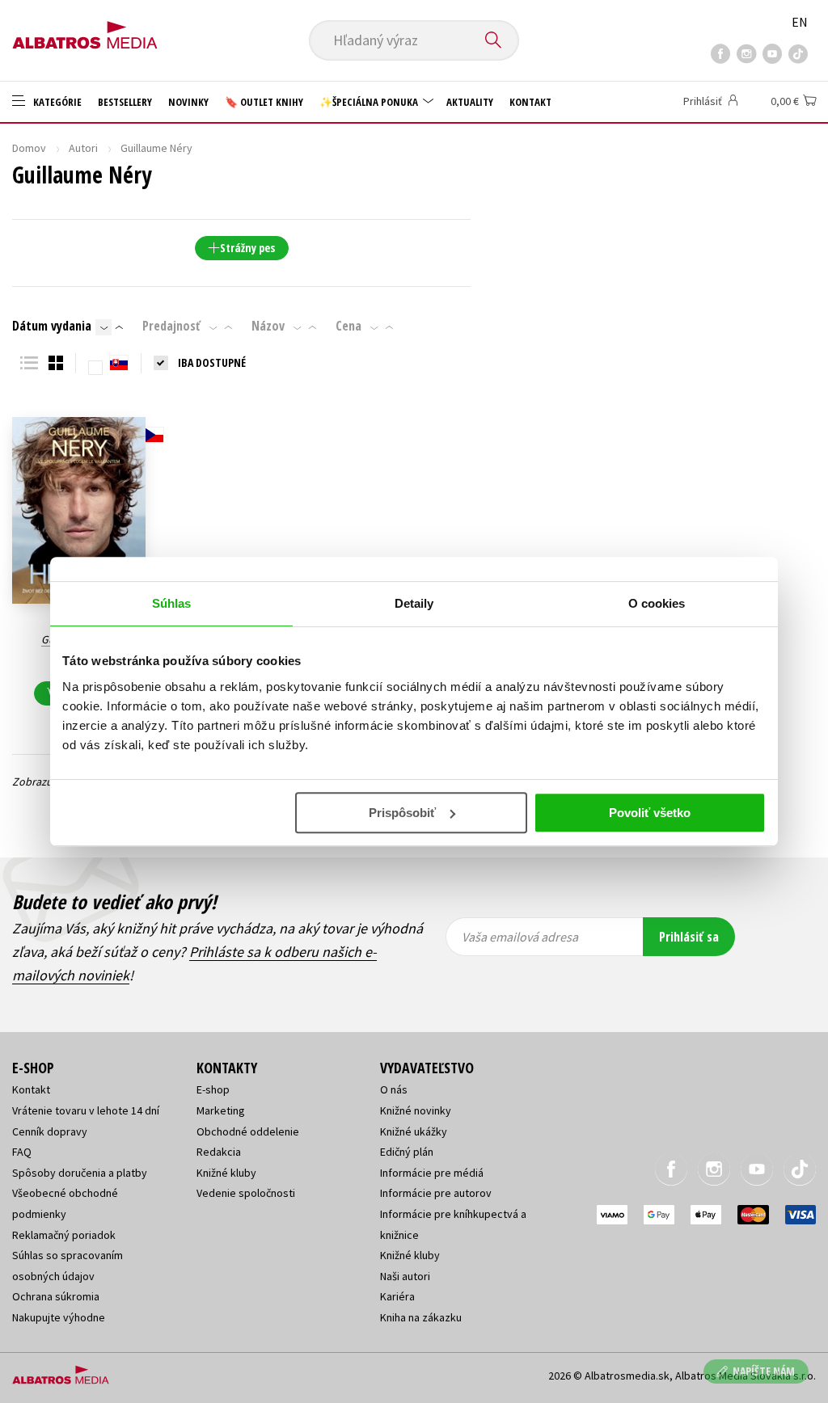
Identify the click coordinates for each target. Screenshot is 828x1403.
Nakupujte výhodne (58, 1317)
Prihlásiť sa (689, 937)
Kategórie (56, 102)
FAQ (22, 1151)
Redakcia (218, 1151)
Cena (348, 325)
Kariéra (397, 1296)
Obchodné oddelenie (247, 1131)
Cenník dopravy (49, 1131)
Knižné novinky (415, 1110)
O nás (394, 1089)
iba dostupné (212, 362)
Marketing (220, 1110)
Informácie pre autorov (436, 1193)
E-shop (213, 1089)
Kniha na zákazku (421, 1317)
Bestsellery (125, 102)
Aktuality (469, 102)
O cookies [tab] (657, 603)
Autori (83, 148)
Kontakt (530, 102)
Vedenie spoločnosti (245, 1193)
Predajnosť (171, 325)
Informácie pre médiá (432, 1172)
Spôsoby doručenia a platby (79, 1172)
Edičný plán (406, 1151)
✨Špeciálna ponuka (369, 102)
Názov (268, 325)
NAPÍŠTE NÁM (764, 1371)
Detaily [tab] (414, 603)
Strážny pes (247, 247)
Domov (29, 148)
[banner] (85, 30)
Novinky (188, 102)
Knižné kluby (226, 1172)
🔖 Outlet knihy (264, 102)
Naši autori (405, 1276)
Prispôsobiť (402, 812)
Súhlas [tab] (172, 603)
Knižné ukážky (413, 1131)
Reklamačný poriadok (64, 1235)
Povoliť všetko (650, 812)
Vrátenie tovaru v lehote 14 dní (85, 1110)
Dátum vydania (51, 325)
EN (800, 22)
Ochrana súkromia (55, 1296)
